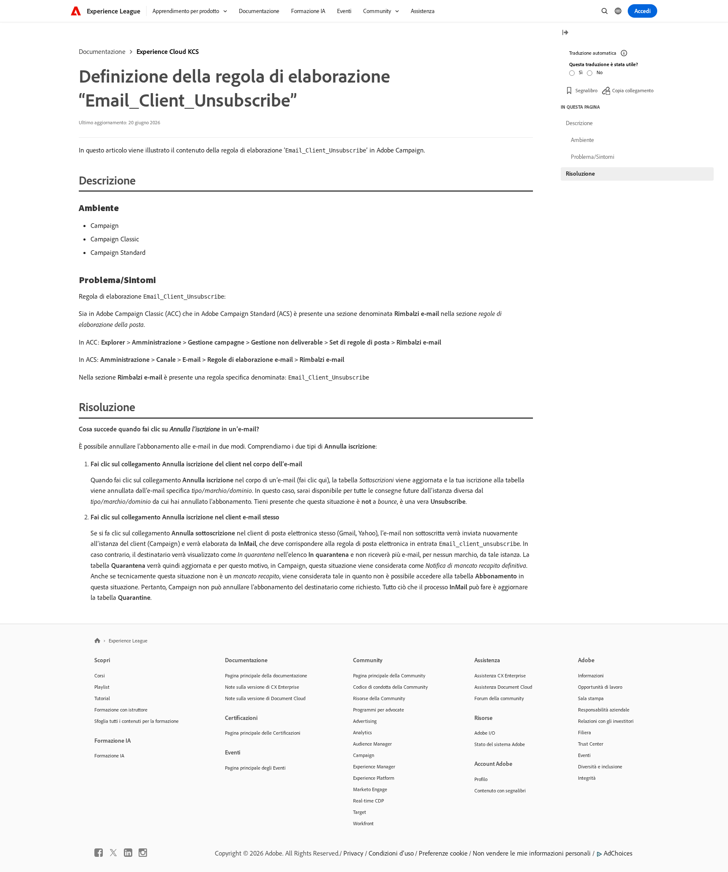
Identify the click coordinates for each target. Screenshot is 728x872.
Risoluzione (580, 173)
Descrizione (579, 123)
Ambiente (582, 140)
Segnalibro (586, 90)
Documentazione (102, 51)
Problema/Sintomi (592, 156)
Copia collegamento (632, 90)
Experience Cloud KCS (167, 51)
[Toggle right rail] (565, 33)
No (599, 72)
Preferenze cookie (443, 853)
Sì (581, 72)
